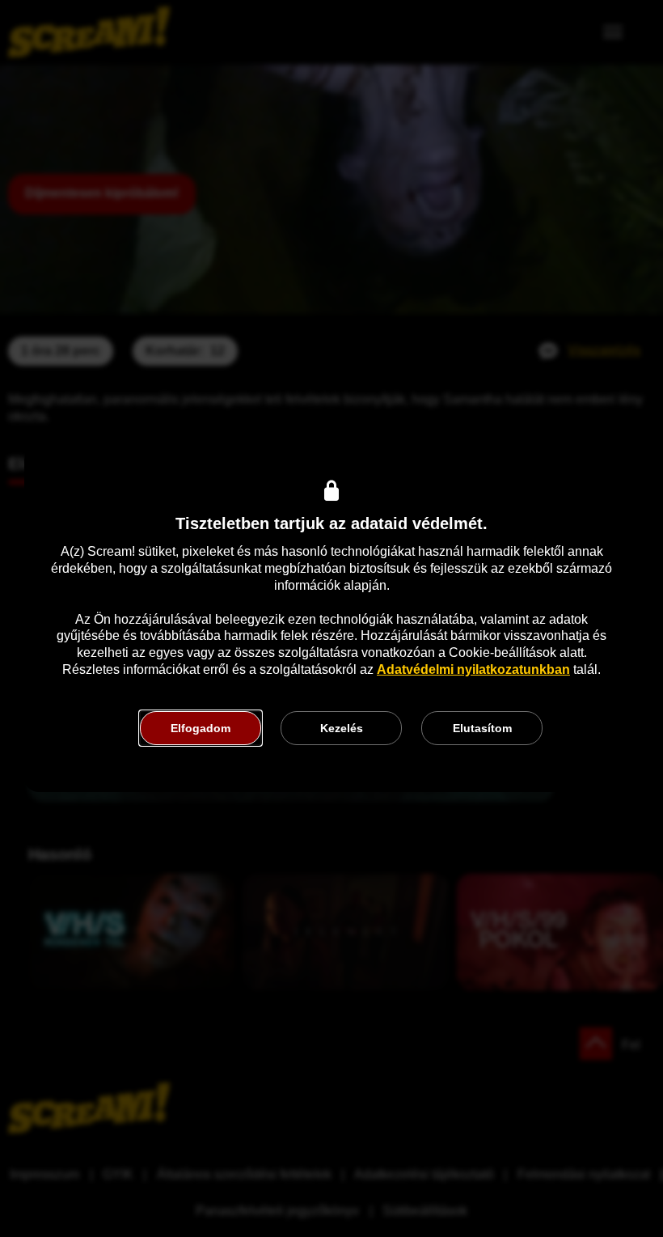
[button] (200, 728)
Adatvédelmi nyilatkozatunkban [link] (473, 669)
